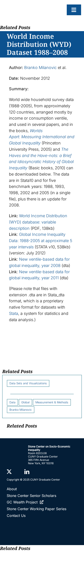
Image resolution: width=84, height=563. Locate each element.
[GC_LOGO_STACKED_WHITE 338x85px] (42, 524)
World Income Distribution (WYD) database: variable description (38, 221)
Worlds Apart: (41, 136)
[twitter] (9, 471)
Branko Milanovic (40, 67)
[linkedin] (26, 471)
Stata (13, 313)
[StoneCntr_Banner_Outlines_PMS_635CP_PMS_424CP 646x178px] (32, 7)
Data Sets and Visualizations (28, 383)
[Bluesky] (18, 471)
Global (25, 402)
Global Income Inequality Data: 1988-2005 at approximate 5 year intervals (40, 240)
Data (12, 402)
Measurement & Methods (51, 402)
